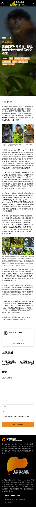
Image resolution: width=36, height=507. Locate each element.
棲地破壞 (17, 58)
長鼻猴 (21, 61)
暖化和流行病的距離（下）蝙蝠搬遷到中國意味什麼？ (9, 362)
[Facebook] (5, 499)
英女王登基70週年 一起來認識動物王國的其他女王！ (27, 362)
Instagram (21, 499)
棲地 (11, 58)
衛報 (4, 150)
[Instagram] (16, 499)
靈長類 (5, 64)
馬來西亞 (11, 64)
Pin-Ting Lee (16, 333)
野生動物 (7, 42)
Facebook (10, 499)
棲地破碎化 (25, 58)
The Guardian (20, 146)
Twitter (9, 502)
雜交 (26, 61)
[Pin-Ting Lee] (6, 333)
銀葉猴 (15, 61)
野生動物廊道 (7, 61)
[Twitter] (5, 502)
